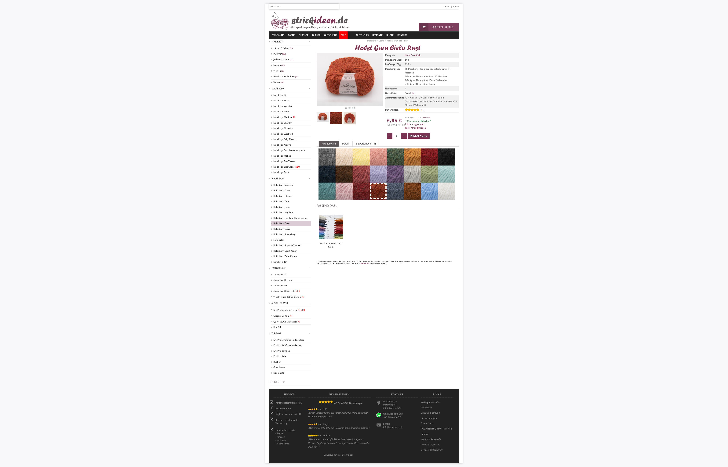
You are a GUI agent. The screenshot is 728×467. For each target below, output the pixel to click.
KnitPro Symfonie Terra (289, 310)
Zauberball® (279, 274)
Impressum (426, 407)
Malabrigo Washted (283, 134)
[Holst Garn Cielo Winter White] (446, 198)
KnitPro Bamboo (281, 351)
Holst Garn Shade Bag (284, 234)
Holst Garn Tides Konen (285, 256)
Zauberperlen (280, 285)
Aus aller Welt (279, 303)
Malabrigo (277, 88)
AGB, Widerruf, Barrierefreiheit (436, 428)
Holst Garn (278, 178)
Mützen (279, 65)
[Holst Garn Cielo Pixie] (344, 198)
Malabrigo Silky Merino (284, 139)
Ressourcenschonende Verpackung (286, 422)
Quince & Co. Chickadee (285, 321)
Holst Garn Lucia (281, 229)
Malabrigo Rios (280, 95)
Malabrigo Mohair (282, 156)
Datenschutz (427, 423)
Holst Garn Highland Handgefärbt (290, 218)
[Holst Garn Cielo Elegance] (361, 181)
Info (412, 93)
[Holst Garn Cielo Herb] (429, 181)
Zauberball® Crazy (282, 280)
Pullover (279, 53)
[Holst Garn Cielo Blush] (378, 163)
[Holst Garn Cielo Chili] (429, 163)
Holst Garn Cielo (281, 223)
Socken (278, 82)
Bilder (390, 35)
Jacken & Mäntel (283, 59)
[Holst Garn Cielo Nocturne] (327, 198)
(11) (422, 110)
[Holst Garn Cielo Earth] (344, 181)
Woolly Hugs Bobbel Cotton (287, 297)
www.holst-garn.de (430, 444)
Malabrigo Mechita (282, 117)
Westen (278, 71)
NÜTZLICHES (362, 35)
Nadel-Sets (278, 373)
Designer (377, 35)
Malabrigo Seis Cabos (286, 167)
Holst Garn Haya (281, 207)
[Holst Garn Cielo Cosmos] (327, 181)
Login (446, 6)
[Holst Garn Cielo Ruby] (361, 198)
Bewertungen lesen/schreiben (338, 455)
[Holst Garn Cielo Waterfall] (429, 198)
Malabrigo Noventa (283, 128)
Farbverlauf (278, 268)
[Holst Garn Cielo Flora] (378, 181)
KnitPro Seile (279, 356)
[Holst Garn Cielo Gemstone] (395, 181)
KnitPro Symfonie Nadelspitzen (288, 340)
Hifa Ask (277, 327)
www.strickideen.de (431, 439)
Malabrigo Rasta (281, 172)
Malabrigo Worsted (283, 106)
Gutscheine (279, 367)
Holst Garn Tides (281, 201)
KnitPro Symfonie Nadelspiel (287, 345)
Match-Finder (280, 262)
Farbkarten (278, 240)
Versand (426, 117)
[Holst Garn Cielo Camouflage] (395, 163)
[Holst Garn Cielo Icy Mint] (446, 181)
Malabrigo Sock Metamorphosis (289, 150)
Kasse (456, 6)
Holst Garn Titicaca (282, 196)
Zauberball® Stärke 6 (286, 291)
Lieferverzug (364, 263)
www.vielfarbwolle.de (431, 450)
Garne (291, 35)
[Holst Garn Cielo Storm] (395, 198)
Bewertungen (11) (366, 143)
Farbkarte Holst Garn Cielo (330, 245)
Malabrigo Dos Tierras (284, 161)
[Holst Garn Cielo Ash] (327, 163)
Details (346, 143)
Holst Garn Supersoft (283, 185)
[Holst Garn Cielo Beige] (344, 163)
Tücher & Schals (283, 48)
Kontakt (402, 35)
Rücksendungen (429, 418)
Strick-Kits (278, 35)
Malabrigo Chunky (282, 123)
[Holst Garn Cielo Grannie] (412, 181)
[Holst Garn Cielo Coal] (446, 163)
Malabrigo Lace (281, 111)
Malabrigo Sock (281, 100)
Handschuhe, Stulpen (285, 76)
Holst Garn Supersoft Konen (287, 245)
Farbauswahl (329, 143)
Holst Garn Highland (283, 212)
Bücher (277, 362)
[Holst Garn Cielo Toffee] (412, 198)
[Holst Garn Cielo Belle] (361, 163)
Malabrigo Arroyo (282, 145)
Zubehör (276, 333)
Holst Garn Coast (281, 190)
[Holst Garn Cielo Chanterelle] (412, 163)
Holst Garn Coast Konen (285, 251)
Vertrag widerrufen (430, 402)
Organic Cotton (281, 316)
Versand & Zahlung (430, 413)
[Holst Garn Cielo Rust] (323, 117)
